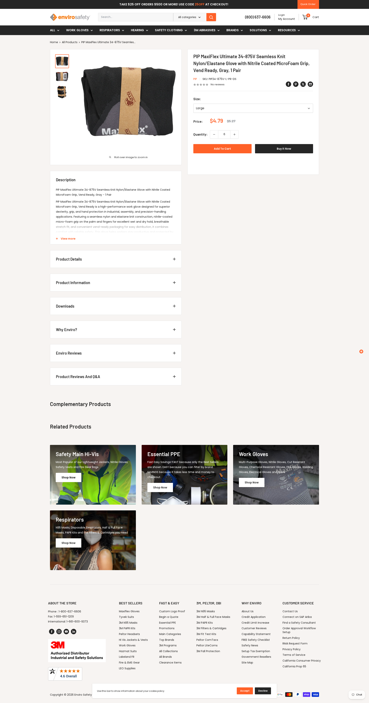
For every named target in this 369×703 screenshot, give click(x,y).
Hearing (137, 30)
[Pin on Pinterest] (295, 84)
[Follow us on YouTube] (66, 631)
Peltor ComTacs (207, 640)
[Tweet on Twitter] (303, 84)
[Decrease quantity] (214, 134)
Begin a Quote (168, 617)
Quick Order (308, 4)
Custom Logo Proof (172, 611)
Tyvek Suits (126, 617)
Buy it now (284, 149)
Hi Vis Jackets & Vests (133, 640)
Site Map (247, 662)
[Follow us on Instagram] (59, 631)
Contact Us (290, 611)
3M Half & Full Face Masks (213, 617)
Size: (197, 99)
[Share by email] (310, 84)
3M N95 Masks (128, 623)
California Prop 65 (294, 666)
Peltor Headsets (129, 634)
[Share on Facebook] (288, 84)
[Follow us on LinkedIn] (73, 631)
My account (286, 19)
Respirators (110, 30)
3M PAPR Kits (127, 628)
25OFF (199, 4)
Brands (232, 30)
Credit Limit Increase (255, 623)
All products (69, 42)
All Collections (168, 651)
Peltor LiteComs (207, 645)
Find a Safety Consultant (299, 623)
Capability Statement (256, 634)
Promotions (167, 628)
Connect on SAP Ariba (297, 617)
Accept (244, 690)
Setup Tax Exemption (256, 651)
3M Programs (168, 645)
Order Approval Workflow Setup (299, 630)
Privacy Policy (292, 649)
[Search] (211, 17)
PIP (195, 79)
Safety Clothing (169, 30)
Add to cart (222, 149)
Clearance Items (170, 662)
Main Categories (170, 634)
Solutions (258, 30)
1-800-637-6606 (70, 611)
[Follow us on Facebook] (51, 631)
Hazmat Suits (128, 651)
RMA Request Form (295, 643)
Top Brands (166, 640)
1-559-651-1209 (64, 616)
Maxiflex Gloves (129, 611)
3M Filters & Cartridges (211, 628)
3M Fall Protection (208, 651)
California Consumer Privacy (302, 661)
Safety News (250, 645)
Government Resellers (256, 657)
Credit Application (254, 617)
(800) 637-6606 (258, 17)
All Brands (165, 657)
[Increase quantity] (234, 134)
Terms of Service (294, 655)
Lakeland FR (126, 657)
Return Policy (291, 638)
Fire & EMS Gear (129, 662)
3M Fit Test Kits (206, 634)
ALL (52, 30)
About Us (247, 611)
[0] (305, 17)
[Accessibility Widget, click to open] (361, 351)
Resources (287, 30)
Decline (263, 690)
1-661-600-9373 (77, 621)
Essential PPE (167, 623)
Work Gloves (77, 30)
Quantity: (200, 134)
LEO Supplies (127, 668)
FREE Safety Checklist (256, 640)
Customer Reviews (254, 628)
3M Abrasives (204, 30)
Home (54, 42)
